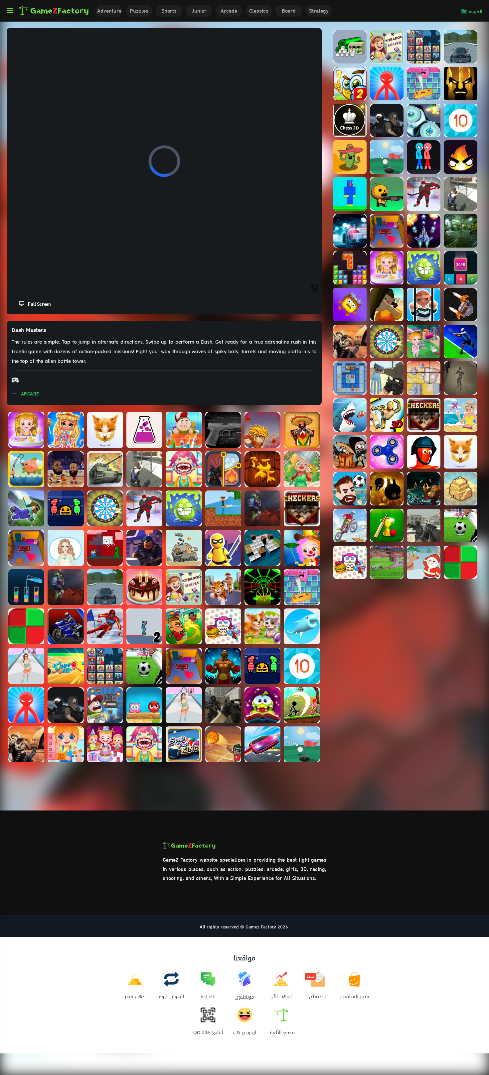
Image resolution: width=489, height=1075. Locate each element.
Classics (258, 10)
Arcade (229, 10)
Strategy (319, 10)
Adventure (109, 10)
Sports (169, 10)
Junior (199, 10)
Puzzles (139, 10)
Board (289, 10)
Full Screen (37, 303)
